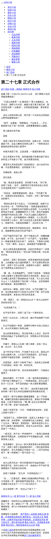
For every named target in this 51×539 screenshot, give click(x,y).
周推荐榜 (16, 48)
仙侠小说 (12, 10)
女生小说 (12, 26)
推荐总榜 (16, 37)
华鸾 (38, 525)
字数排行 (16, 56)
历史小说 (12, 15)
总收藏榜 (16, 51)
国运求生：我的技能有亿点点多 (20, 525)
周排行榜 (16, 45)
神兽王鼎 (42, 514)
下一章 (29, 496)
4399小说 (8, 2)
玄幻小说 (12, 7)
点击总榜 (16, 34)
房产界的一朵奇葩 (28, 514)
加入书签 (36, 89)
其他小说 (12, 29)
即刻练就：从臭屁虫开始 (34, 519)
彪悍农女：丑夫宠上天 (32, 517)
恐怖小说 (12, 23)
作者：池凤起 (16, 89)
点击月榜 (16, 40)
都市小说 (12, 12)
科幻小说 (12, 21)
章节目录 (21, 496)
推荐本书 (27, 89)
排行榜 (11, 32)
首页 (8, 67)
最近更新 (16, 59)
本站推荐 (16, 54)
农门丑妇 (10, 72)
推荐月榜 (16, 43)
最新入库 (16, 62)
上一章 (13, 496)
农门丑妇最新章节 (32, 535)
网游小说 (12, 18)
